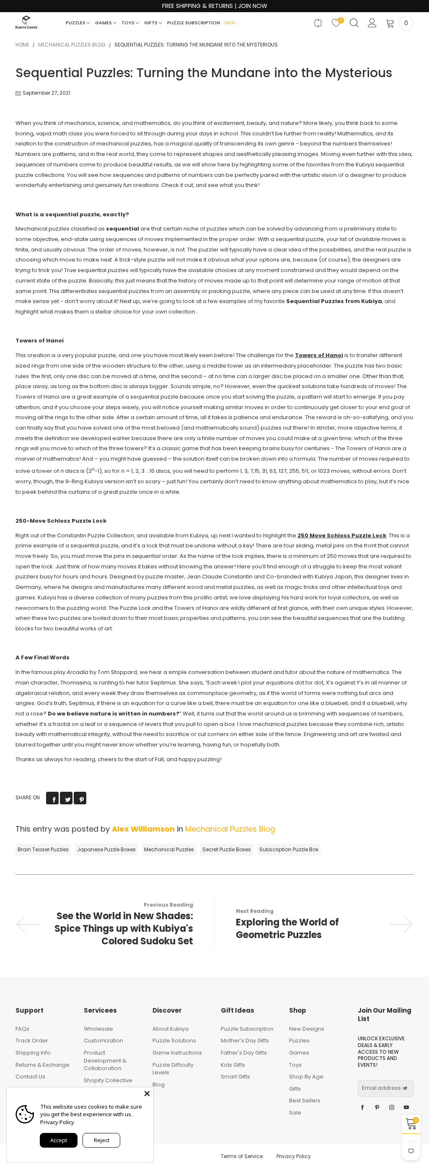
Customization (103, 1041)
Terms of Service (242, 1156)
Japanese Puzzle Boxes (106, 849)
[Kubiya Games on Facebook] (362, 1107)
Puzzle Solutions (174, 1041)
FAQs (22, 1029)
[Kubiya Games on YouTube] (406, 1107)
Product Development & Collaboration (105, 1060)
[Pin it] (80, 798)
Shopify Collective (108, 1080)
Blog (158, 1085)
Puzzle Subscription (193, 22)
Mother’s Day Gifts (245, 1041)
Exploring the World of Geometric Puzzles (287, 928)
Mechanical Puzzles (169, 849)
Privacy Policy (294, 1156)
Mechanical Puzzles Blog (230, 829)
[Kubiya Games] (26, 22)
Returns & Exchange (43, 1065)
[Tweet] (66, 798)
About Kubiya (170, 1029)
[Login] (372, 23)
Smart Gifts (235, 1077)
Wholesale (98, 1029)
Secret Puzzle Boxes (226, 849)
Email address (381, 1088)
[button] (404, 1088)
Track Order (32, 1041)
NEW (230, 22)
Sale (295, 1113)
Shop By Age (306, 1077)
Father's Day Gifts (244, 1053)
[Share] (52, 798)
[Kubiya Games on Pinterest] (377, 1107)
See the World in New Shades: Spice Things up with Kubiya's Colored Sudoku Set (123, 929)
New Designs (306, 1029)
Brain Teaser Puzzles (43, 849)
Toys (128, 22)
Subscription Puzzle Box (288, 849)
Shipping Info (33, 1053)
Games (104, 22)
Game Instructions (177, 1053)
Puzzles (76, 22)
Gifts (151, 22)
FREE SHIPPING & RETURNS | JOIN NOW (214, 6)
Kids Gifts (233, 1065)
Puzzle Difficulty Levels (173, 1069)
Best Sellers (304, 1100)
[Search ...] (354, 23)
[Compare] (318, 23)
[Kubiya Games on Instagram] (391, 1107)
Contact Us (30, 1077)
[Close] (147, 1093)
